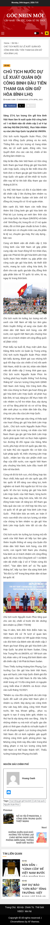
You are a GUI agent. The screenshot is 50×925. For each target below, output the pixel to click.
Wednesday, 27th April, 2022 (31, 100)
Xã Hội (6, 65)
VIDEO (20, 911)
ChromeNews (17, 921)
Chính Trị (29, 907)
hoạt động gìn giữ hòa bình (21, 801)
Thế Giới (39, 907)
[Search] (42, 33)
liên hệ (28, 911)
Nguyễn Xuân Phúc (11, 805)
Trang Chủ (10, 907)
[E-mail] (9, 793)
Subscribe (47, 33)
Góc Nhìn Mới (25, 16)
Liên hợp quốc (39, 801)
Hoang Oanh (10, 100)
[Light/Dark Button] (36, 33)
